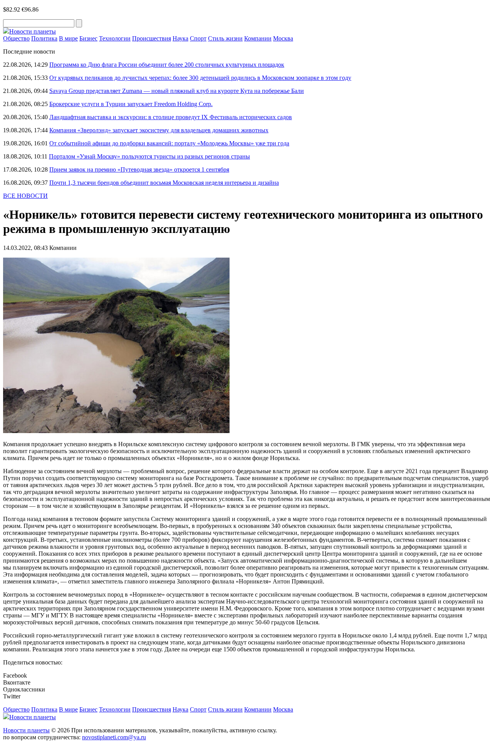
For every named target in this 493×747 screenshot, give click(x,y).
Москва (283, 38)
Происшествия (151, 38)
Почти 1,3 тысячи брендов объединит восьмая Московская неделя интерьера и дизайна (164, 182)
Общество (16, 38)
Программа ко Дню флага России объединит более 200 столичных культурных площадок (166, 64)
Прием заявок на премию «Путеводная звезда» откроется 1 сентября (139, 169)
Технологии (115, 38)
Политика (44, 38)
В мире (68, 38)
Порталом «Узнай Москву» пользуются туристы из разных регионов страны (149, 156)
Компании (258, 38)
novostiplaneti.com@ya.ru (114, 737)
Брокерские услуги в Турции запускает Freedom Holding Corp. (131, 104)
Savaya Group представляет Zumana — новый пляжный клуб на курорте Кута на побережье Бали (176, 91)
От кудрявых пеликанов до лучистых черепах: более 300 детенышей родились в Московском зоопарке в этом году (200, 77)
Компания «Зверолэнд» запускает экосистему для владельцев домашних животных (158, 130)
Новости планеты (26, 730)
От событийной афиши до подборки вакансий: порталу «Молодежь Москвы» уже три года (169, 143)
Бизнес (88, 38)
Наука (180, 38)
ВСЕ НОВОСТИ (25, 195)
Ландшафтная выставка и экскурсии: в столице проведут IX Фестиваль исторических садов (170, 117)
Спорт (198, 38)
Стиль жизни (225, 38)
